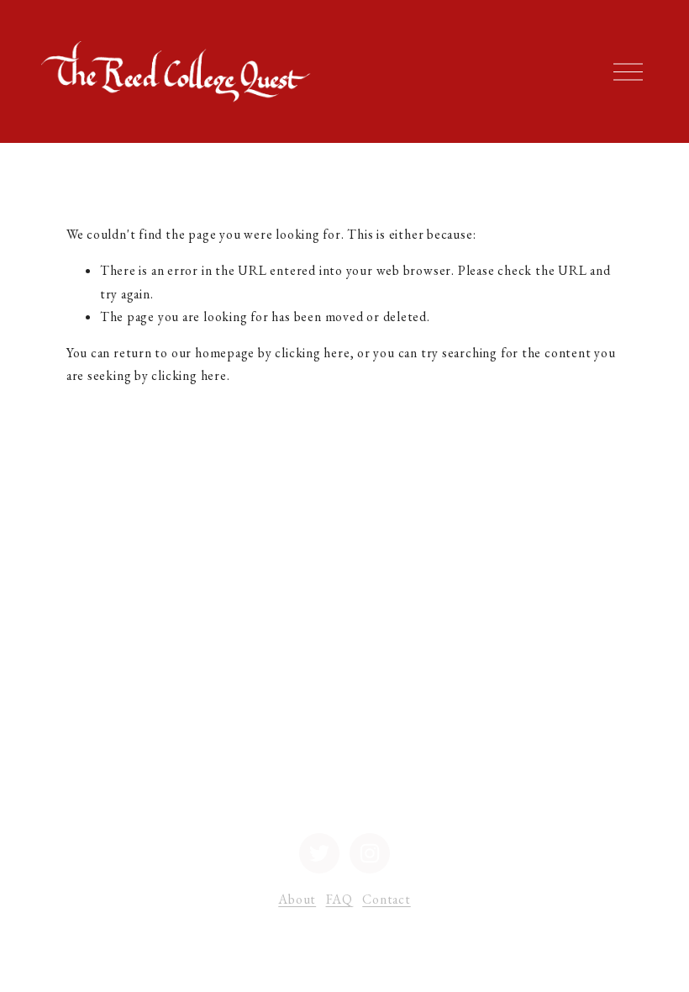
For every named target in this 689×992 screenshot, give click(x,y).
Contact (386, 899)
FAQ (339, 899)
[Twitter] (319, 853)
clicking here (312, 352)
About (297, 899)
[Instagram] (370, 853)
